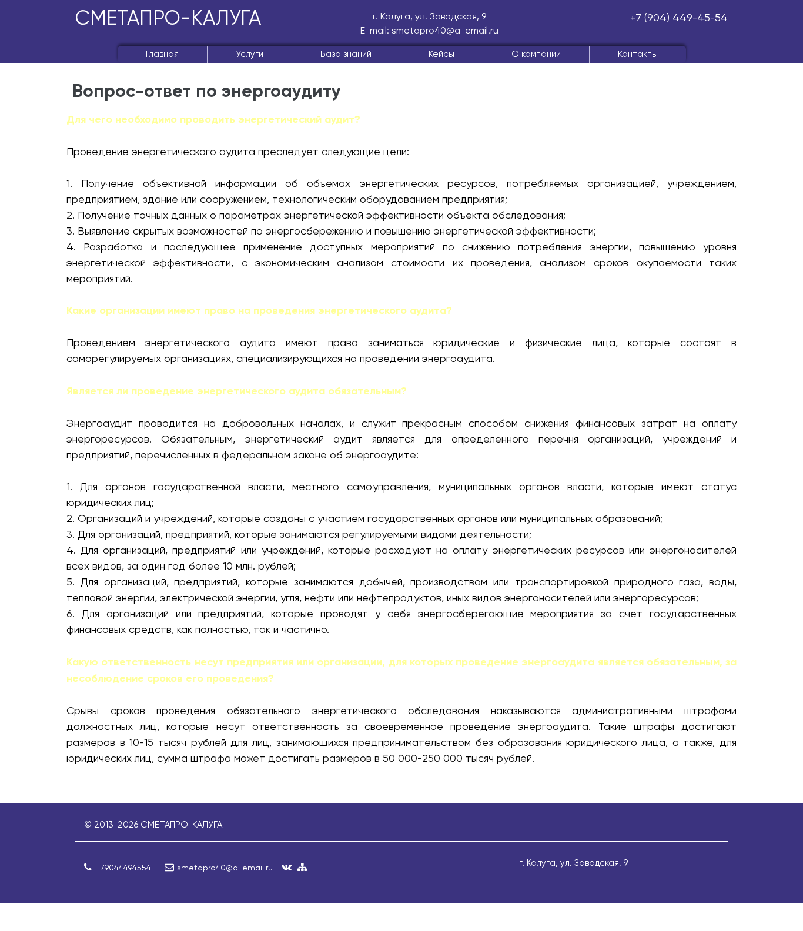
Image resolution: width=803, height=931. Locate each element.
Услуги (249, 54)
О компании (536, 54)
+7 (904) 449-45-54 (679, 17)
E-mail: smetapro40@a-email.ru (429, 30)
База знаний (346, 54)
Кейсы (441, 54)
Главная (162, 54)
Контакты (638, 54)
